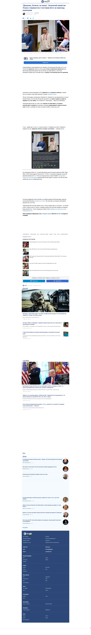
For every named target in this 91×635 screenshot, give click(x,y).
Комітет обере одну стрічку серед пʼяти (31, 317)
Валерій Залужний (64, 234)
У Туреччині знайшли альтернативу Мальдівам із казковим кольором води (41, 333)
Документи (48, 540)
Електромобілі (48, 588)
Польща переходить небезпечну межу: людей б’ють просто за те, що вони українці (41, 498)
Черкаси (24, 561)
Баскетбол (48, 567)
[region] (45, 82)
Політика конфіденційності (51, 538)
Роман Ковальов (26, 523)
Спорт (55, 234)
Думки (25, 456)
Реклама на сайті (26, 540)
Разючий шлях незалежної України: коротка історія (35, 474)
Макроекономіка (49, 603)
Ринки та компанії (26, 603)
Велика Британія (26, 234)
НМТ (46, 580)
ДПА (46, 578)
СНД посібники (26, 582)
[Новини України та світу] (25, 285)
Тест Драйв (25, 588)
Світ (24, 549)
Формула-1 (25, 571)
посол (58, 234)
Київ (24, 557)
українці (51, 234)
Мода (47, 617)
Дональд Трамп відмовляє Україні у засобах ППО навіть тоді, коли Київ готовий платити (41, 389)
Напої (47, 596)
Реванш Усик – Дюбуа (44, 234)
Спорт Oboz (30, 285)
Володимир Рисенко (27, 500)
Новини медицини (26, 609)
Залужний (25, 69)
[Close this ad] (90, 628)
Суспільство (49, 551)
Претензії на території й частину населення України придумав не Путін (40, 466)
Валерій (64, 67)
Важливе (25, 288)
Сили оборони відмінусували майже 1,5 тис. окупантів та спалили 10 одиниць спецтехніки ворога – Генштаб (43, 405)
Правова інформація (27, 538)
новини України (33, 234)
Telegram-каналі (52, 94)
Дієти (24, 598)
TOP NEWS (26, 360)
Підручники (48, 576)
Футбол (24, 567)
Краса (24, 617)
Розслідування (49, 549)
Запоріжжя (25, 559)
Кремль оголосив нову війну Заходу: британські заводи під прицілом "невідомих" (42, 512)
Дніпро (47, 559)
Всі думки (25, 527)
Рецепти (24, 596)
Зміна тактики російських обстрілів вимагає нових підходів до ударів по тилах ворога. (42, 506)
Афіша (24, 615)
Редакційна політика (27, 236)
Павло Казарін (26, 476)
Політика (48, 547)
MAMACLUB (48, 609)
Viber (59, 213)
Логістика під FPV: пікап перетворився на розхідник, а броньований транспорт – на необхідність (42, 521)
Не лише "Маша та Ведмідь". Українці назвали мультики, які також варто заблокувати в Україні (42, 323)
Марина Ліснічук (29, 12)
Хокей (24, 569)
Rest (24, 453)
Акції (24, 590)
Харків (47, 557)
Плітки (47, 615)
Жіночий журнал (26, 619)
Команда (47, 536)
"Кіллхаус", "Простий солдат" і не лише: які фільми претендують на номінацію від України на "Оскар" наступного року (44, 314)
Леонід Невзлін (26, 514)
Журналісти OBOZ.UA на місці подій (52, 542)
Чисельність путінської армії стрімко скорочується (33, 407)
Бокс (38, 234)
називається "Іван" (40, 201)
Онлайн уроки (25, 578)
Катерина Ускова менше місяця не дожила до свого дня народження (37, 398)
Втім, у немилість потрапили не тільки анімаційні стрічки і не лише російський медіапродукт (42, 326)
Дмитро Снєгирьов (27, 508)
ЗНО (24, 580)
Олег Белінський (26, 462)
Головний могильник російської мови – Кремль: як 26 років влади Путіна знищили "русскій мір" (42, 460)
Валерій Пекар (26, 468)
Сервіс (47, 590)
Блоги (24, 551)
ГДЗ (23, 576)
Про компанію (25, 536)
